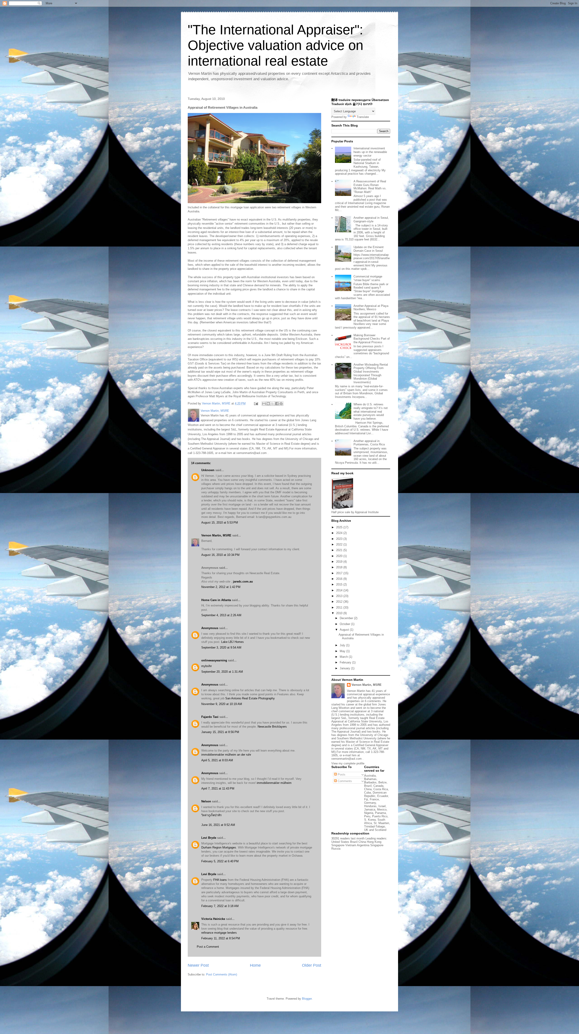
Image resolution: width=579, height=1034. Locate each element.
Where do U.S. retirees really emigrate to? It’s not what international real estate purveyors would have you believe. (371, 411)
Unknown (207, 470)
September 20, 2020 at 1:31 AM (222, 671)
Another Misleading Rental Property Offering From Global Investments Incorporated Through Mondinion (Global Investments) (371, 373)
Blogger (307, 998)
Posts (341, 774)
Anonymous (209, 628)
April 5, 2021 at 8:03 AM (217, 760)
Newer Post (198, 965)
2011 (339, 607)
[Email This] (264, 403)
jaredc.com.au (243, 581)
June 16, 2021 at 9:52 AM (218, 825)
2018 (339, 567)
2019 (339, 561)
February (346, 662)
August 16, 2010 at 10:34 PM (220, 555)
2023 (339, 538)
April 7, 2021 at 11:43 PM (217, 788)
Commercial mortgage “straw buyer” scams (368, 278)
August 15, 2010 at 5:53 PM (219, 522)
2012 (339, 601)
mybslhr (206, 666)
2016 (339, 578)
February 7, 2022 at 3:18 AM (220, 906)
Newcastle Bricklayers (272, 726)
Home (255, 965)
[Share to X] (272, 403)
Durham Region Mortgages (218, 847)
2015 (339, 584)
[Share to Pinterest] (281, 403)
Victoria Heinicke (213, 919)
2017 (339, 573)
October (345, 624)
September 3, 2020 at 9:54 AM (221, 647)
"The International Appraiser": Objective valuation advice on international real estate (275, 45)
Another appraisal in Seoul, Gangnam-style (371, 219)
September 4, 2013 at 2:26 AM (221, 615)
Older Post (311, 965)
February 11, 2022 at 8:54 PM (220, 938)
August (345, 629)
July (343, 645)
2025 (339, 527)
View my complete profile (347, 763)
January (345, 668)
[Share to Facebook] (277, 403)
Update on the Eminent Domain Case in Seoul (369, 248)
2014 (339, 590)
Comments (344, 781)
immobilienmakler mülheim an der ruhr (226, 754)
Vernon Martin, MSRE (216, 535)
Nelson (206, 801)
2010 (339, 613)
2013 (339, 596)
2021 (339, 550)
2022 (339, 544)
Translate (363, 117)
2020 (339, 556)
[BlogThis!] (268, 403)
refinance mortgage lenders (219, 932)
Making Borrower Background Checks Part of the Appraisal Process (372, 339)
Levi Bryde (208, 837)
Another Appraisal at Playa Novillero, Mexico (371, 307)
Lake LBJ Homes (232, 642)
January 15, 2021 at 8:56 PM (220, 732)
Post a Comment (208, 946)
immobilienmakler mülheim (274, 783)
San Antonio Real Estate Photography (250, 698)
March (344, 656)
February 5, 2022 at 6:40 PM (220, 861)
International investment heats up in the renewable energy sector (370, 152)
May (343, 651)
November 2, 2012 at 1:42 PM (220, 587)
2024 (339, 533)
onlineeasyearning (214, 660)
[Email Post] (255, 403)
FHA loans (220, 879)
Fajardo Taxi (209, 717)
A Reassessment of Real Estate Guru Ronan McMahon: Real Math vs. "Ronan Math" (370, 187)
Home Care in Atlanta (216, 600)
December (347, 618)
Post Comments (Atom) (221, 974)
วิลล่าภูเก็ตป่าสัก (211, 815)
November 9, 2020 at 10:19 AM (221, 704)
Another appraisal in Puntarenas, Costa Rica (369, 442)
